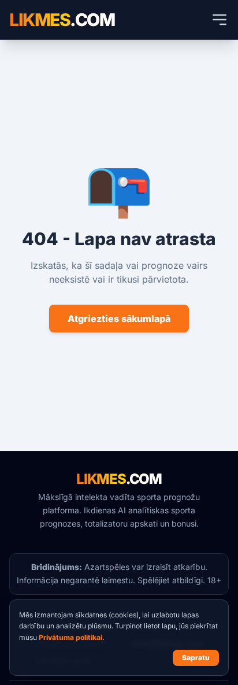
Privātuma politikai (70, 637)
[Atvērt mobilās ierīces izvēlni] (219, 19)
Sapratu (196, 657)
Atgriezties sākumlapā (119, 318)
